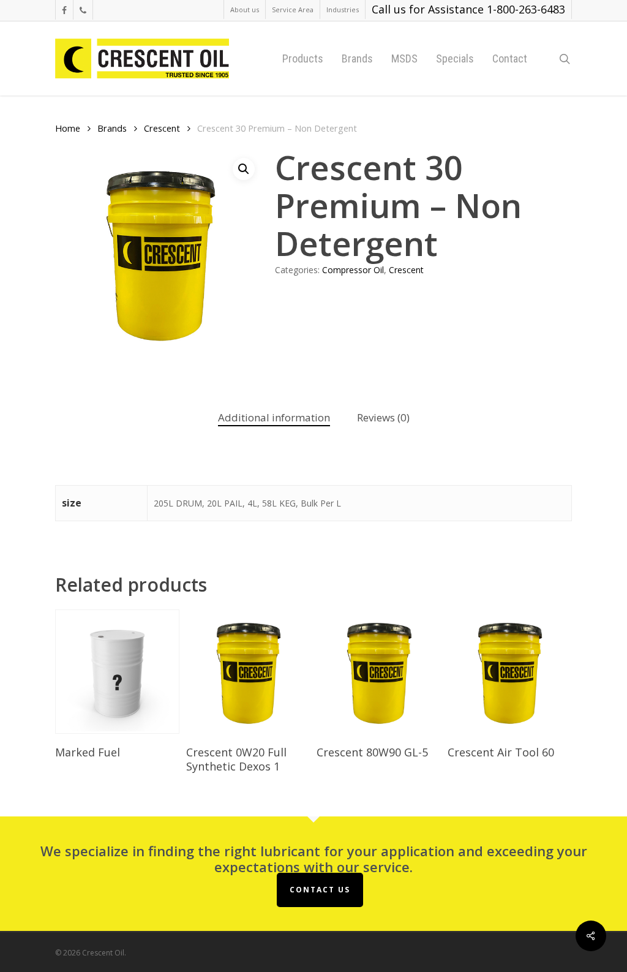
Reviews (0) (383, 417)
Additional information (274, 417)
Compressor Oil (353, 270)
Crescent (162, 128)
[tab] (274, 418)
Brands (112, 128)
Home (67, 128)
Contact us (320, 889)
